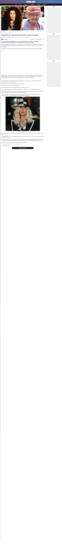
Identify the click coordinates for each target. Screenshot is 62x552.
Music (20, 4)
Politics (44, 4)
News (16, 4)
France (15, 45)
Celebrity (39, 4)
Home (2, 31)
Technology (26, 4)
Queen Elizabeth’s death (13, 44)
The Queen (8, 145)
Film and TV (32, 4)
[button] (43, 39)
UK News (5, 145)
